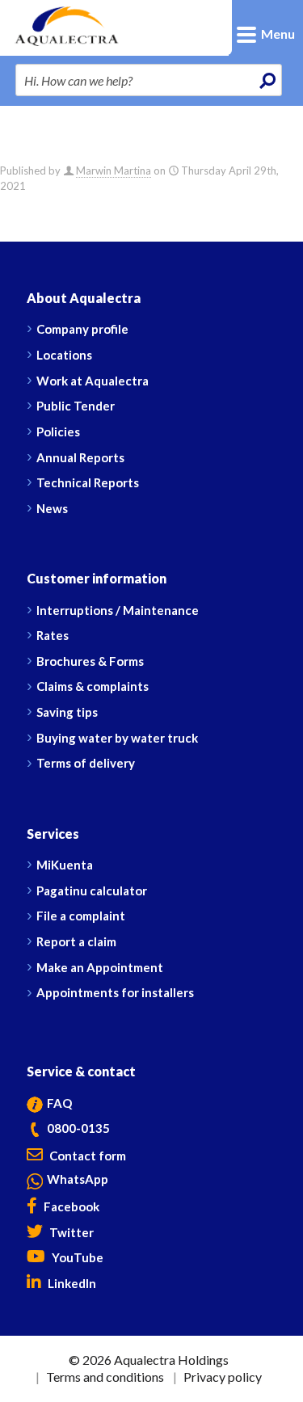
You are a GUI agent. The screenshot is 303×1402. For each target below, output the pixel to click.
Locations (64, 354)
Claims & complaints (92, 686)
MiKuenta (64, 864)
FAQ (59, 1103)
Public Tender (75, 405)
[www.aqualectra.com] (91, 24)
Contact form (86, 1155)
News (52, 508)
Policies (58, 431)
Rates (52, 635)
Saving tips (67, 712)
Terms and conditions (105, 1376)
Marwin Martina (113, 170)
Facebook (70, 1206)
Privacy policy (222, 1376)
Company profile (82, 329)
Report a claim (76, 941)
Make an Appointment (99, 967)
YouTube (76, 1257)
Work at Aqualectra (92, 380)
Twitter (70, 1232)
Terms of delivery (85, 763)
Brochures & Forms (90, 661)
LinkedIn (70, 1283)
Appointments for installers (115, 992)
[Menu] (285, 6)
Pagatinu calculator (91, 890)
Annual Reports (80, 457)
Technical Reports (87, 482)
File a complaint (80, 915)
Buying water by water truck (117, 737)
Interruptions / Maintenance (117, 610)
